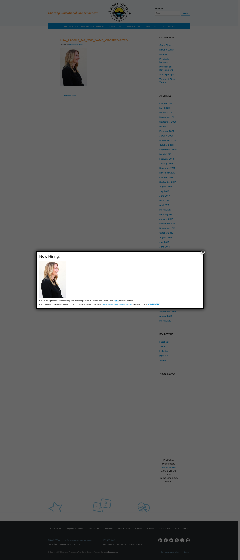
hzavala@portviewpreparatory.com (117, 304)
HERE (116, 301)
